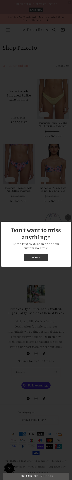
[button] (36, 476)
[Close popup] (68, 217)
